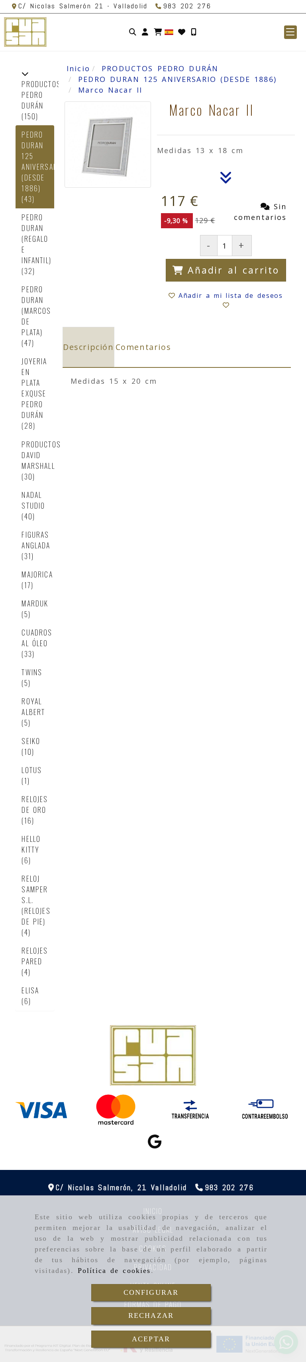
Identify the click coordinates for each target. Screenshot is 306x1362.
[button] (145, 32)
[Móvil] (193, 32)
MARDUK (35, 603)
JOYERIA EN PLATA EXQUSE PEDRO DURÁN (34, 388)
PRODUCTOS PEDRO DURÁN (41, 95)
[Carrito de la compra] (158, 32)
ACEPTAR (151, 1339)
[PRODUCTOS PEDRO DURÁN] (25, 73)
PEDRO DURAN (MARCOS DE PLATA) (36, 310)
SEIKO (31, 741)
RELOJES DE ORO (35, 804)
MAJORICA (37, 574)
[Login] (181, 32)
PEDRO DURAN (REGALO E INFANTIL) (36, 238)
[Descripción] (226, 180)
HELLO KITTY (31, 844)
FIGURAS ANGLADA (36, 539)
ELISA (30, 990)
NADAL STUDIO (33, 500)
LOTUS (32, 770)
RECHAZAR (151, 1315)
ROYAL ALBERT (33, 706)
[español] (169, 31)
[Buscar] (132, 32)
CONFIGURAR (151, 1292)
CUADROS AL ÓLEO (37, 637)
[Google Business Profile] (154, 1144)
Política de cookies (114, 1271)
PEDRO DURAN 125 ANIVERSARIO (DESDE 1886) (43, 161)
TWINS (32, 672)
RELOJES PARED (35, 955)
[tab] (88, 347)
